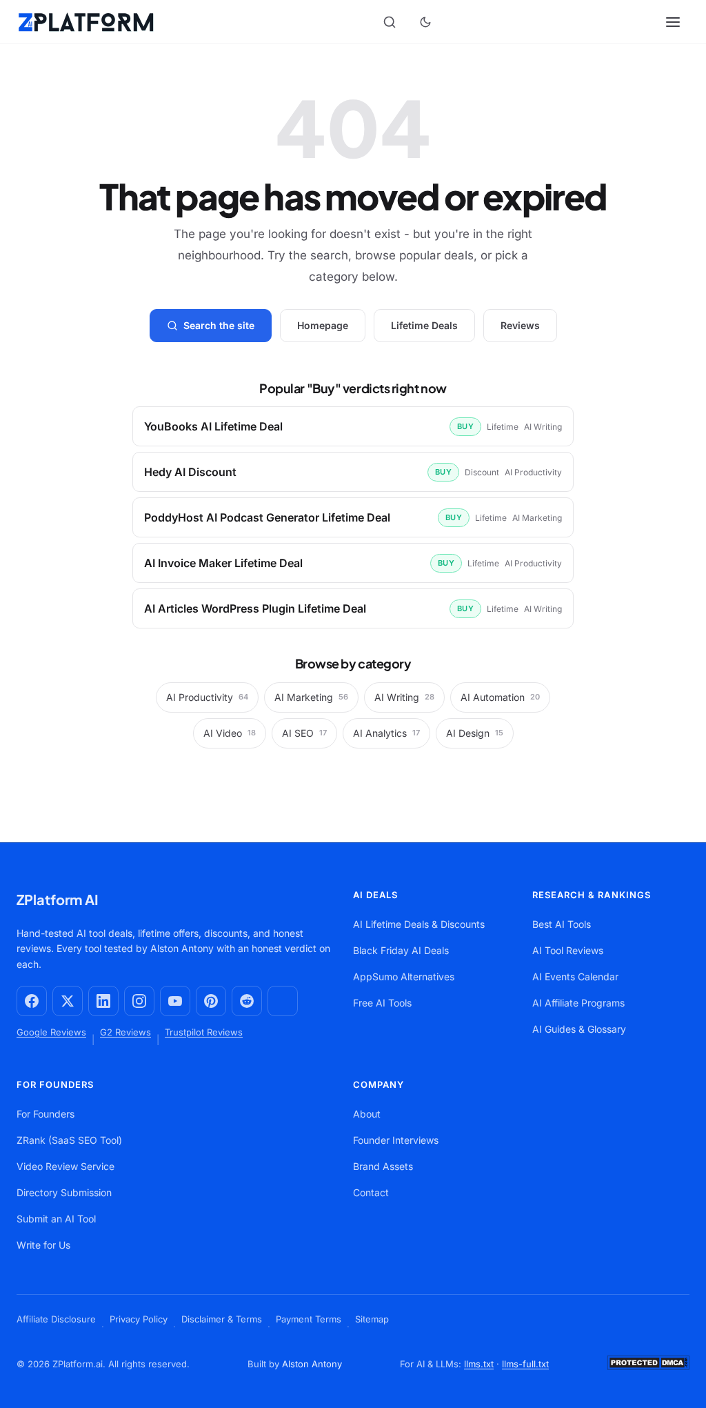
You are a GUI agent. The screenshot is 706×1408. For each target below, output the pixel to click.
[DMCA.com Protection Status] (648, 1371)
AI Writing (404, 697)
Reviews (520, 325)
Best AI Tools (561, 924)
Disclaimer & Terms (221, 1319)
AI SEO (304, 733)
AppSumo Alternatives (403, 976)
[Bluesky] (283, 1001)
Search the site (218, 325)
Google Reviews (51, 1032)
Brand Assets (383, 1166)
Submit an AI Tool (56, 1218)
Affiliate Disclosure (56, 1319)
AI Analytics (386, 733)
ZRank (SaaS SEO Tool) (69, 1140)
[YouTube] (175, 1001)
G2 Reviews (125, 1032)
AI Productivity (207, 697)
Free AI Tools (382, 1003)
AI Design (474, 733)
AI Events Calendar (575, 976)
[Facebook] (32, 1001)
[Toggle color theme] (425, 22)
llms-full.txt (525, 1363)
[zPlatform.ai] (86, 22)
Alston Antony (312, 1363)
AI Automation (500, 697)
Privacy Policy (139, 1319)
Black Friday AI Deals (401, 950)
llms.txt (479, 1363)
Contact (371, 1192)
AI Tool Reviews (567, 950)
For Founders (45, 1114)
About (367, 1114)
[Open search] (389, 22)
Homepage (322, 325)
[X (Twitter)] (67, 1001)
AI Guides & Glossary (579, 1029)
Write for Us (43, 1245)
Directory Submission (64, 1192)
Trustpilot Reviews (204, 1032)
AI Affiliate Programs (578, 1003)
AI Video (229, 733)
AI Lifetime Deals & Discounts (419, 924)
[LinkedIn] (103, 1001)
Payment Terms (308, 1319)
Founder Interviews (395, 1140)
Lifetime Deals (424, 325)
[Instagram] (139, 1001)
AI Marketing (311, 697)
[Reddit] (247, 1001)
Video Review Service (65, 1166)
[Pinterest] (211, 1001)
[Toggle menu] (674, 22)
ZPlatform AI (58, 899)
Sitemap (372, 1319)
